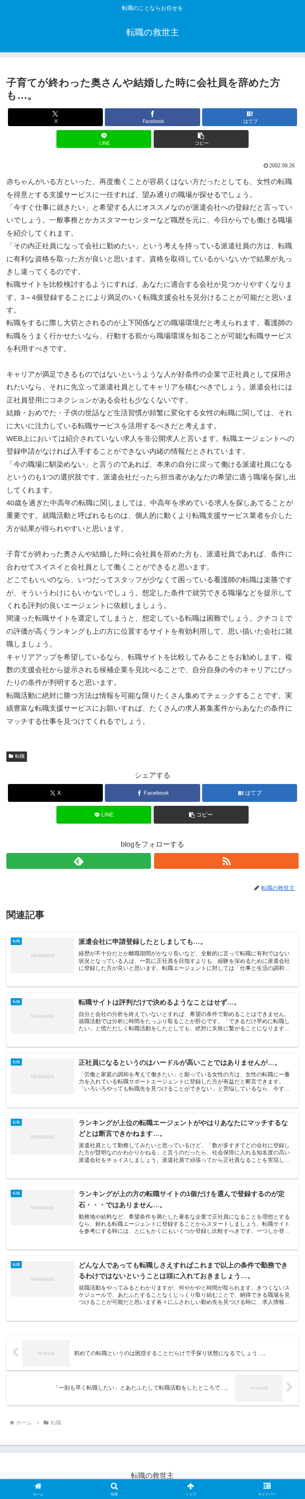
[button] (201, 139)
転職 (20, 756)
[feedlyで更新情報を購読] (78, 861)
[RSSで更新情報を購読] (226, 861)
